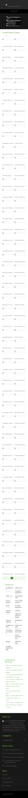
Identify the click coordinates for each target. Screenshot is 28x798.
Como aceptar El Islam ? (19, 601)
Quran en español (8, 611)
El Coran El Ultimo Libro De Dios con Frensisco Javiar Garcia (13, 761)
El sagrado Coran (9, 782)
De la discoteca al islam (20, 78)
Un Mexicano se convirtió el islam (11, 380)
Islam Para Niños (18, 642)
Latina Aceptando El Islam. (9, 563)
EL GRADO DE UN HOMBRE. (11, 766)
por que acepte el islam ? (21, 520)
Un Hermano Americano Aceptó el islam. (13, 261)
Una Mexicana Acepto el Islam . (10, 337)
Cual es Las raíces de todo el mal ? (13, 749)
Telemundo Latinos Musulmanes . (11, 423)
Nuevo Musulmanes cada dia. (10, 434)
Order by (6, 35)
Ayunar (7, 605)
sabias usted (18, 588)
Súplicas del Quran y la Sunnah (18, 615)
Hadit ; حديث (9, 596)
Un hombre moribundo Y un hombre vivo (14, 757)
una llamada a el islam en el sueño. (11, 143)
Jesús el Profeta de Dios (18, 636)
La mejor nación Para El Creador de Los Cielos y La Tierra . (14, 686)
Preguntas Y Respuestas (18, 591)
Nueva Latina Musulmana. (9, 208)
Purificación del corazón (18, 631)
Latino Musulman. (7, 520)
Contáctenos (8, 785)
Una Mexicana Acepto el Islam (10, 78)
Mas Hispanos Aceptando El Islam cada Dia (14, 21)
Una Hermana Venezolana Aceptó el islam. (13, 466)
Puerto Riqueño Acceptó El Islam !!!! (11, 445)
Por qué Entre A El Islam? (21, 208)
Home (6, 774)
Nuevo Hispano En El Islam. (9, 488)
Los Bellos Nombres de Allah (9, 648)
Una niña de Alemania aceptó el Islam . (12, 197)
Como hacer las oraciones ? (9, 631)
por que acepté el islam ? (21, 509)
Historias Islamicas (8, 621)
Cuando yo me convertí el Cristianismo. (12, 304)
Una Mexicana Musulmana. (9, 498)
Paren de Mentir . (11, 23)
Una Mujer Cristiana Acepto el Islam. (12, 552)
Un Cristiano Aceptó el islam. (9, 218)
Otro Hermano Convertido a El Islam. (12, 165)
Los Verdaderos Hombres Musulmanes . (14, 753)
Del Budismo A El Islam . (8, 531)
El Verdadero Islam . (7, 412)
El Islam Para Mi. (18, 337)
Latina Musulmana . (19, 218)
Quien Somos (8, 778)
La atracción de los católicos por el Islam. (13, 315)
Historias (17, 610)
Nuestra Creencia (8, 601)
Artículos (8, 641)
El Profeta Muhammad (18, 606)
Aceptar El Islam (18, 89)
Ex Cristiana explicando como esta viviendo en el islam (13, 17)
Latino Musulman (6, 175)
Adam (7, 665)
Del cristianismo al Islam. (20, 121)
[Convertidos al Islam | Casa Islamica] (13, 2)
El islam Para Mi (18, 143)
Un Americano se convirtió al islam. (11, 326)
